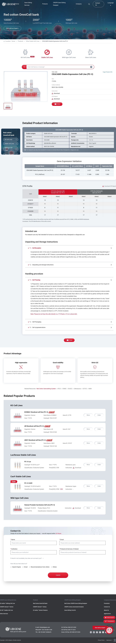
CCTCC (85, 388)
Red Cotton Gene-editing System (46, 388)
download (57, 93)
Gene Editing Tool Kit (70, 610)
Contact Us (97, 4)
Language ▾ (111, 4)
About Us (106, 610)
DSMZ (64, 388)
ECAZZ (70, 388)
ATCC (59, 388)
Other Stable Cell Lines (32, 41)
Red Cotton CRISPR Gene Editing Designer (75, 603)
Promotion (107, 603)
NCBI (90, 388)
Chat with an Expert (100, 627)
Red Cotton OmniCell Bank (40, 603)
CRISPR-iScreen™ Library (39, 606)
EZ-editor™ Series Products (40, 610)
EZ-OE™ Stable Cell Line (6, 610)
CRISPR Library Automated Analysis (74, 606)
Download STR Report (110, 186)
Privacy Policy (101, 640)
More (88, 415)
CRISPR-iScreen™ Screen (6, 606)
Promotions (111, 621)
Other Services (4, 613)
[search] (89, 4)
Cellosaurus (77, 388)
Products (20, 41)
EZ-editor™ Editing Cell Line (7, 603)
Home (17, 4)
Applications (107, 613)
